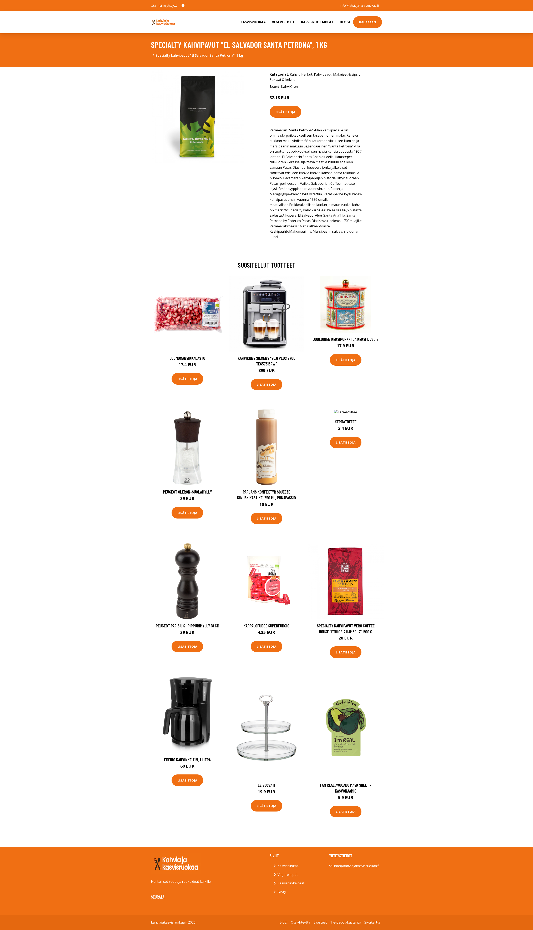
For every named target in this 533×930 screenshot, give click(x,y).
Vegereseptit (283, 22)
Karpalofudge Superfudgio (266, 625)
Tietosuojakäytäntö (345, 922)
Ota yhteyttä (300, 922)
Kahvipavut (322, 74)
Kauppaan (367, 22)
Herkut (306, 74)
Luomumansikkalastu (187, 358)
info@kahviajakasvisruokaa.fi (359, 5)
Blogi (345, 22)
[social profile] (183, 6)
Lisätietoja (285, 112)
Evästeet (320, 922)
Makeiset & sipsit (346, 74)
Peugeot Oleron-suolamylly (187, 491)
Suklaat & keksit (282, 79)
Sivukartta (372, 922)
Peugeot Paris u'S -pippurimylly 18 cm (187, 625)
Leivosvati (266, 785)
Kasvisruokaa (253, 22)
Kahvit (295, 74)
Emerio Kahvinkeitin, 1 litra (187, 759)
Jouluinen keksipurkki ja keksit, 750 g (346, 339)
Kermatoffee (345, 421)
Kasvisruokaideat (317, 22)
